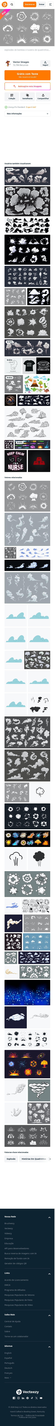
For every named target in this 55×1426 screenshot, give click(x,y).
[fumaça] (14, 418)
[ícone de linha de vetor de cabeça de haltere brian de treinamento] (13, 382)
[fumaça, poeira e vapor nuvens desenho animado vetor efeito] (17, 805)
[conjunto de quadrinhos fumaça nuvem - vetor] (27, 248)
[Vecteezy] (4, 4)
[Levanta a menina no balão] (37, 434)
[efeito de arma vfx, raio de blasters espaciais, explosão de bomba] (22, 508)
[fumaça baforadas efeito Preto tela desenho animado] (9, 498)
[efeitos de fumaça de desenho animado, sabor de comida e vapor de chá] (15, 295)
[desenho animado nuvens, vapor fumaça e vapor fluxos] (27, 957)
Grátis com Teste (27, 75)
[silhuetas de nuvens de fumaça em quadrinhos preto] (27, 224)
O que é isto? (31, 107)
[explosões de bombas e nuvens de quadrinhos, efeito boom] (27, 583)
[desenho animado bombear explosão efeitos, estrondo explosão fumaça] (27, 1391)
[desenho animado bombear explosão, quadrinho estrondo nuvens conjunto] (10, 639)
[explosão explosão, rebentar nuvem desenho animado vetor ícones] (27, 339)
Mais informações (14, 112)
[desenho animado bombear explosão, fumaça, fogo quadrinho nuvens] (18, 1194)
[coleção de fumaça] (27, 274)
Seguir (45, 65)
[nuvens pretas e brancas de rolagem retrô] (27, 477)
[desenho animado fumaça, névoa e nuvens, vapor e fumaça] (27, 687)
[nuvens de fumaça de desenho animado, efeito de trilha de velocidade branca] (27, 174)
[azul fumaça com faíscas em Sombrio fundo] (27, 1296)
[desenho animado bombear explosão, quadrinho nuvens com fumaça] (18, 1230)
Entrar (41, 4)
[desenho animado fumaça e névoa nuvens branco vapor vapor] (27, 616)
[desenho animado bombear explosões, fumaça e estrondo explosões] (27, 1051)
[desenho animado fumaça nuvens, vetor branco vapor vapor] (27, 924)
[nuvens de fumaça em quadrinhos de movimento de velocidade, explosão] (27, 364)
